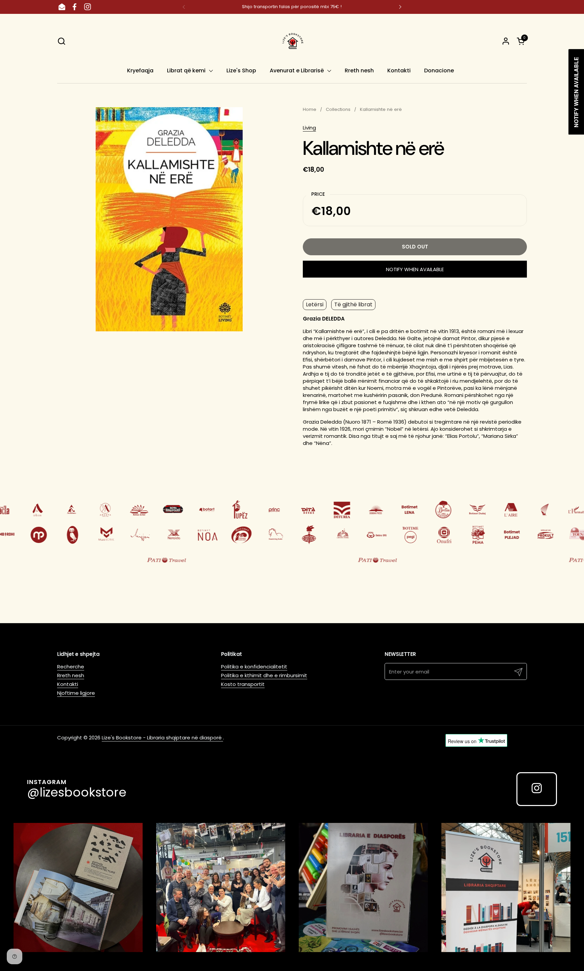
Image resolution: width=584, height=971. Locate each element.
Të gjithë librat (353, 304)
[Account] (506, 41)
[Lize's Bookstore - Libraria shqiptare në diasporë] (292, 41)
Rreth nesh (70, 675)
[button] (61, 41)
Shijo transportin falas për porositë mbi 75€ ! (292, 6)
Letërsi (314, 304)
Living (309, 127)
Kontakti (67, 684)
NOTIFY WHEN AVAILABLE (415, 269)
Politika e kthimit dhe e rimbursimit (264, 675)
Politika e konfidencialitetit (254, 666)
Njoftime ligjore (76, 692)
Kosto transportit (243, 684)
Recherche (70, 666)
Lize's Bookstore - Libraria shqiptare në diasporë (162, 737)
